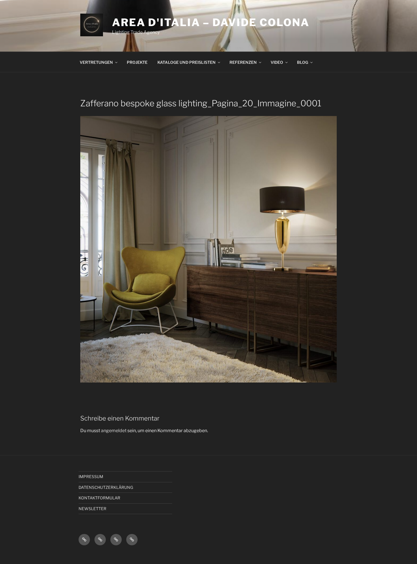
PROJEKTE (137, 62)
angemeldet (114, 430)
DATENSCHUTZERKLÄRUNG (106, 487)
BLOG (302, 62)
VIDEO (277, 62)
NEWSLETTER (92, 508)
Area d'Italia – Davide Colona (210, 22)
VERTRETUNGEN (96, 62)
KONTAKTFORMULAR (99, 497)
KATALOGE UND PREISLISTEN (186, 62)
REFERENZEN (243, 62)
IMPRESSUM (91, 476)
